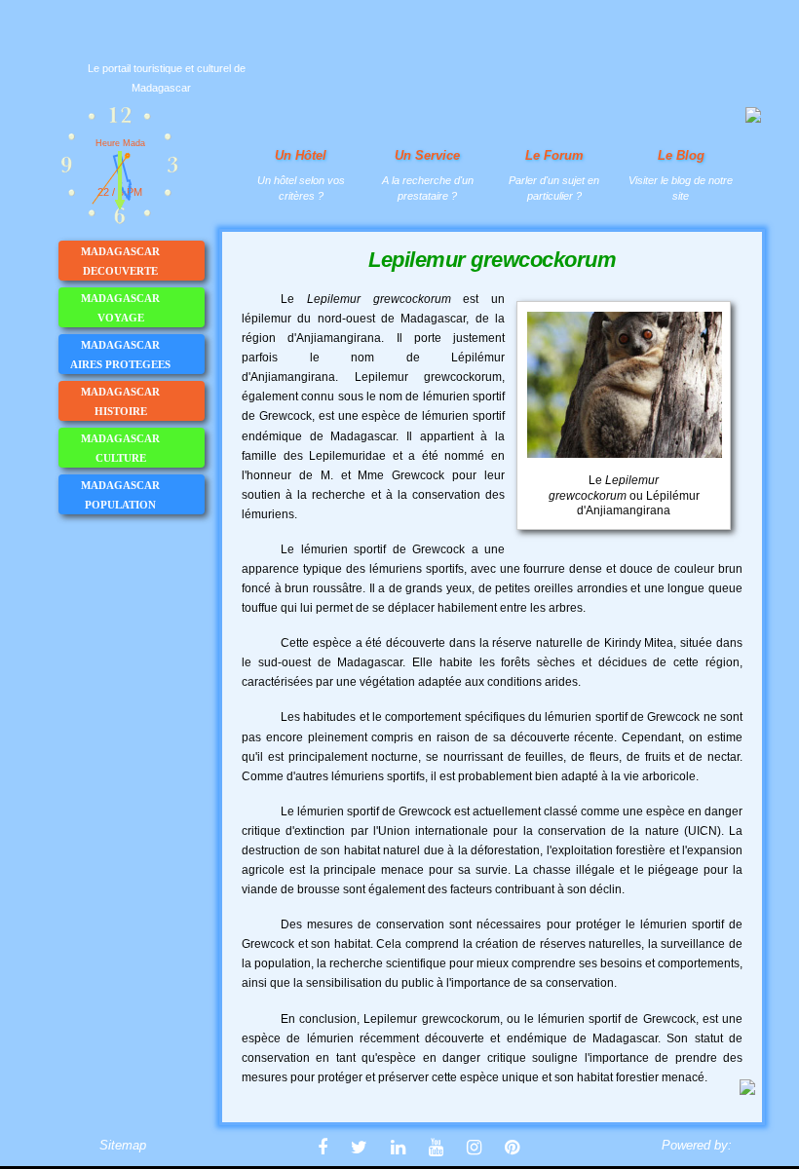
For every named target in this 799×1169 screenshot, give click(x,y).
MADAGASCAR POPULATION (120, 494)
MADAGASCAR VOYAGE (120, 307)
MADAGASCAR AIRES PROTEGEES (120, 354)
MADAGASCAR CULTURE (120, 448)
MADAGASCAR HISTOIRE (120, 401)
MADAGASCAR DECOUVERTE (120, 261)
